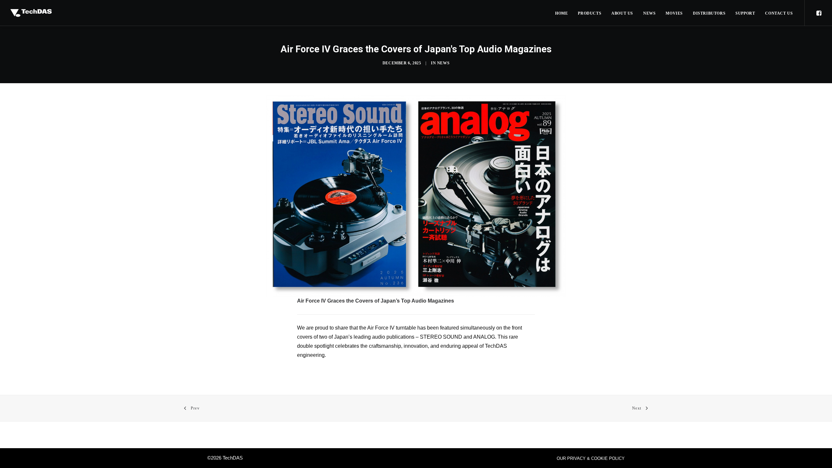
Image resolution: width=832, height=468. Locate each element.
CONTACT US (779, 13)
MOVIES (674, 13)
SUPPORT (745, 13)
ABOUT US (622, 13)
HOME (561, 13)
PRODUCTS (589, 13)
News (443, 63)
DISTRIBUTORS (709, 13)
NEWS (649, 13)
